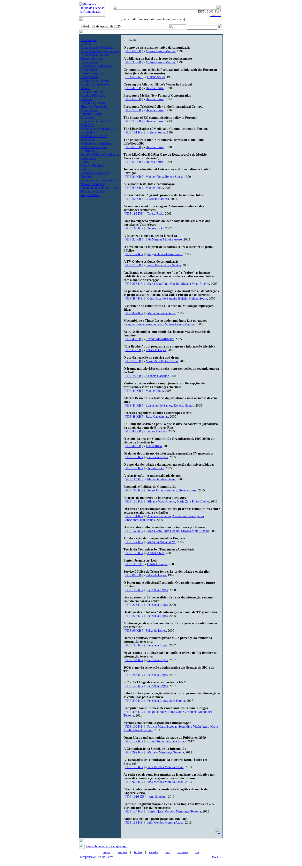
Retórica (86, 169)
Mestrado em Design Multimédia (94, 137)
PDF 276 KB (134, 283)
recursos (183, 852)
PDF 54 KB (133, 121)
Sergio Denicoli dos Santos (164, 254)
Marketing (87, 125)
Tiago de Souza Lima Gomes (166, 711)
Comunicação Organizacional (100, 51)
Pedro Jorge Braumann (162, 490)
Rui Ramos (147, 520)
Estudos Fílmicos (92, 91)
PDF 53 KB (133, 361)
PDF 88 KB (133, 575)
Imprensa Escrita (91, 114)
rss (197, 852)
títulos (138, 852)
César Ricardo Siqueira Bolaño (167, 298)
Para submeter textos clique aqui (106, 846)
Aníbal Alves (155, 553)
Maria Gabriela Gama (161, 313)
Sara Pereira (177, 700)
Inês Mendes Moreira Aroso (164, 239)
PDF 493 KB (134, 711)
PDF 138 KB (134, 822)
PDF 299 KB (134, 700)
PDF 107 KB (134, 590)
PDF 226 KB (134, 604)
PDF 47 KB (133, 88)
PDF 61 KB (133, 162)
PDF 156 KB (134, 501)
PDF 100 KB (134, 726)
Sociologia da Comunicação (99, 187)
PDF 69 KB (133, 187)
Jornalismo (88, 117)
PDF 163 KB (134, 490)
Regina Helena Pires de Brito (144, 324)
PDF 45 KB (133, 339)
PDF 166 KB (134, 228)
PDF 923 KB (134, 782)
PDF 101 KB (134, 132)
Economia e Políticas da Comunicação (96, 67)
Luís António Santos (159, 405)
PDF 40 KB (133, 446)
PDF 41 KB (133, 390)
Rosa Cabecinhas (157, 416)
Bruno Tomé (155, 741)
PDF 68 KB (133, 51)
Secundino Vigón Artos (193, 726)
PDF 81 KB (133, 176)
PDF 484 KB (134, 298)
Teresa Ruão (155, 213)
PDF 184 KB (134, 660)
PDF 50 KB (133, 199)
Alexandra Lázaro (184, 516)
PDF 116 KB (134, 213)
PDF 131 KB (134, 516)
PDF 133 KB (134, 553)
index (107, 852)
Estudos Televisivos (93, 95)
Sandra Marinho (156, 431)
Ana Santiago (157, 796)
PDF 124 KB (134, 542)
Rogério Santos (184, 405)
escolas (153, 852)
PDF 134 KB (134, 811)
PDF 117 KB (134, 479)
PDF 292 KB (134, 752)
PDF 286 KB (134, 675)
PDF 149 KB (134, 741)
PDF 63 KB (133, 99)
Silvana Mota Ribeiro (161, 501)
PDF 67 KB (133, 147)
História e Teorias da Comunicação (94, 108)
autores (122, 852)
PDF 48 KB (133, 416)
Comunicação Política (95, 55)
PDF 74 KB (133, 265)
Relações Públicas (92, 165)
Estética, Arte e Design (95, 80)
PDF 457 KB (134, 313)
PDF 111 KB (133, 564)
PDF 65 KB (133, 350)
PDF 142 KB (134, 531)
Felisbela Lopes (156, 350)
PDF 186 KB (134, 645)
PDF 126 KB (134, 457)
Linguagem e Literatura (96, 121)
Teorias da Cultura (92, 191)
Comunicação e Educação (97, 47)
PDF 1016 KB (134, 796)
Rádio (84, 162)
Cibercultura (89, 40)
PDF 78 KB (133, 376)
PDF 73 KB (133, 110)
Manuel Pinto (154, 176)
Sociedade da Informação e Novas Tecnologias (98, 182)
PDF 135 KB (134, 468)
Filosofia (86, 99)
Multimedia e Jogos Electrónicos (93, 149)
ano (168, 852)
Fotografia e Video (93, 103)
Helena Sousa (156, 77)
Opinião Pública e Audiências (100, 154)
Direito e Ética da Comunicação (92, 60)
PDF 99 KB (133, 630)
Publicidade (88, 158)
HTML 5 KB (134, 77)
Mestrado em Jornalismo (96, 143)
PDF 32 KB (133, 62)
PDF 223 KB (134, 616)
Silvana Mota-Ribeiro (195, 283)
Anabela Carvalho (157, 376)
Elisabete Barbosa (157, 199)
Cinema (86, 44)
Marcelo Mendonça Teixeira (165, 752)
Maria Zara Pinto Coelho (163, 283)
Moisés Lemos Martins (160, 51)
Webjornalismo (90, 195)
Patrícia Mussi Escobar (162, 726)
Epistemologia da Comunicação (92, 75)
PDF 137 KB (134, 254)
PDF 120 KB (134, 686)
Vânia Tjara (155, 811)
